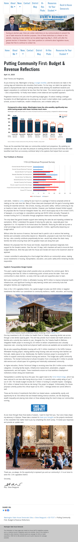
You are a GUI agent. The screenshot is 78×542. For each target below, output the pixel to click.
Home (6, 3)
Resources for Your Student (52, 7)
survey (22, 201)
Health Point (55, 333)
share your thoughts (47, 417)
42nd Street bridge (59, 377)
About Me (13, 5)
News (19, 3)
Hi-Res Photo (42, 7)
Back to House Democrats (66, 7)
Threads (6, 510)
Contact (27, 3)
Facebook (8, 510)
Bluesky (3, 510)
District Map (35, 5)
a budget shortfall (40, 83)
